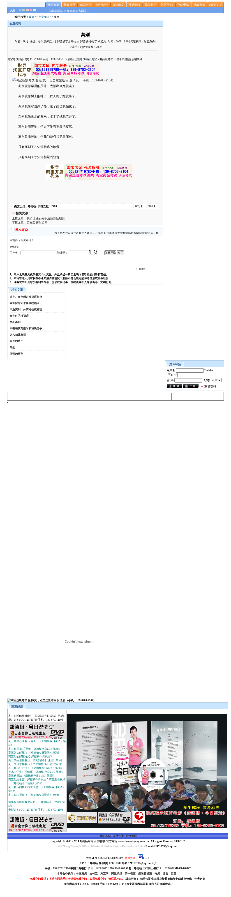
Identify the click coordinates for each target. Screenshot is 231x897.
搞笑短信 (151, 5)
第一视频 (130, 873)
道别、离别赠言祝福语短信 (26, 296)
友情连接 (118, 835)
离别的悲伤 (16, 341)
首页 (31, 16)
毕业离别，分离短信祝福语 (26, 309)
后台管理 (131, 835)
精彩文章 (86, 5)
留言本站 (105, 835)
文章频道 (44, 16)
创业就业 (102, 5)
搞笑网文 (118, 5)
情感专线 (134, 5)
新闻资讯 (69, 5)
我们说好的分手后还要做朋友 (46, 218)
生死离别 (15, 322)
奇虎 (158, 873)
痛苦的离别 (16, 353)
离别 (12, 347)
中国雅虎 (82, 873)
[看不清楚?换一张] (93, 252)
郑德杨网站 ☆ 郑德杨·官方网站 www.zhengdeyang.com (112, 841)
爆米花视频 (145, 873)
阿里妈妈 (117, 873)
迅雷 (166, 873)
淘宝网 (104, 873)
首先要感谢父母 (37, 222)
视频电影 (199, 5)
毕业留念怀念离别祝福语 (24, 303)
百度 (174, 873)
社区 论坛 (167, 5)
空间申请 (183, 5)
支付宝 (94, 873)
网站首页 (53, 5)
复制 (137, 206)
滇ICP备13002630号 (112, 858)
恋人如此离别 (18, 334)
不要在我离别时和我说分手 (26, 328)
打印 (150, 206)
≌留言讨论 (216, 5)
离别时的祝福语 (19, 315)
